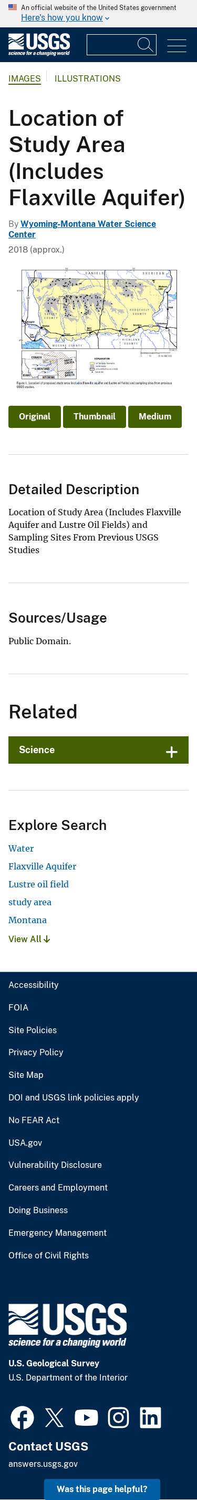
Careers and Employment (58, 1188)
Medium (155, 417)
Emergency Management (57, 1233)
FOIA (18, 1008)
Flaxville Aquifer (42, 866)
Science (37, 749)
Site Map (26, 1075)
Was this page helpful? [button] (102, 1489)
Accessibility (33, 985)
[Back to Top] (159, 1462)
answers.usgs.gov (43, 1464)
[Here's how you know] (98, 13)
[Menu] (177, 46)
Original (34, 417)
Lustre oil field (38, 884)
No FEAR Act (33, 1120)
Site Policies (32, 1030)
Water (21, 848)
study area (29, 902)
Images (24, 79)
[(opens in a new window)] (22, 1416)
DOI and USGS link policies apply (73, 1098)
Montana (27, 920)
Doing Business (38, 1210)
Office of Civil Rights (48, 1256)
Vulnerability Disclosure (55, 1165)
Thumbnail (95, 417)
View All (26, 939)
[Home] (39, 53)
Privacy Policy (36, 1052)
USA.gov (25, 1143)
